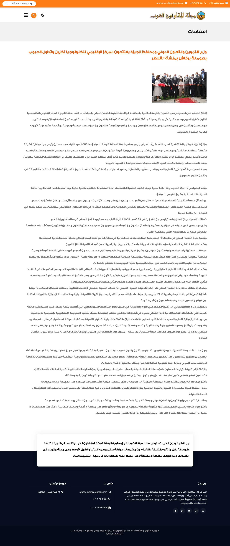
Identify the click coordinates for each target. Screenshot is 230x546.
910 (192, 537)
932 (100, 537)
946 (36, 537)
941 (58, 537)
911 (189, 537)
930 (108, 537)
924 (136, 537)
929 (113, 537)
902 (107, 541)
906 (200, 537)
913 (181, 537)
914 (177, 537)
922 (145, 537)
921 (149, 537)
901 (110, 541)
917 (165, 537)
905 (204, 537)
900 (114, 541)
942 (54, 537)
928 (118, 537)
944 (45, 537)
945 (40, 537)
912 (185, 537)
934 (91, 537)
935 (86, 537)
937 (76, 537)
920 (153, 537)
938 (71, 537)
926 (127, 537)
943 (49, 537)
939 (66, 537)
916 (169, 537)
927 (122, 537)
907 (196, 537)
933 (95, 537)
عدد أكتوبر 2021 (216, 3)
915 (173, 537)
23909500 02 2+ (196, 3)
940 (62, 537)
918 (161, 537)
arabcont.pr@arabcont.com (170, 3)
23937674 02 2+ (99, 507)
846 (123, 541)
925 (132, 537)
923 (141, 537)
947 (31, 537)
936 (81, 537)
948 (26, 537)
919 (157, 537)
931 (104, 537)
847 (118, 541)
